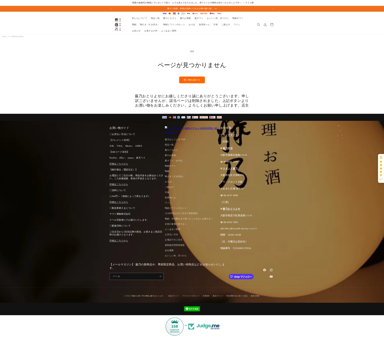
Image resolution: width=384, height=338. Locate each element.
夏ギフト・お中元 (173, 161)
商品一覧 (169, 145)
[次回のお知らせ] (273, 9)
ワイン (168, 203)
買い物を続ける (192, 80)
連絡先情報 (255, 296)
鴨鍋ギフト (170, 166)
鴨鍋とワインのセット (176, 208)
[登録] (160, 276)
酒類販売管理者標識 (174, 245)
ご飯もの (169, 187)
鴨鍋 (167, 171)
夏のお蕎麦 (170, 155)
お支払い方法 (171, 234)
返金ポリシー (173, 296)
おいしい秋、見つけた (176, 256)
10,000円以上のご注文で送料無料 (181, 213)
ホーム (4, 36)
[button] (258, 24)
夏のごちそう (171, 150)
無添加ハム (170, 197)
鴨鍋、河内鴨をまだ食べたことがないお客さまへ (189, 219)
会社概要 (169, 250)
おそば (168, 182)
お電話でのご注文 (173, 240)
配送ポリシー (218, 296)
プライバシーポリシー (191, 296)
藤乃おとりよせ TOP (175, 139)
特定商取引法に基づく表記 (237, 296)
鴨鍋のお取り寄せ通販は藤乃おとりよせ (147, 296)
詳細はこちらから (119, 164)
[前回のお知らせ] (110, 9)
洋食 (167, 192)
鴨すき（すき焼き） (174, 176)
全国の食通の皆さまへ (176, 224)
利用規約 (206, 296)
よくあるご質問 (172, 229)
